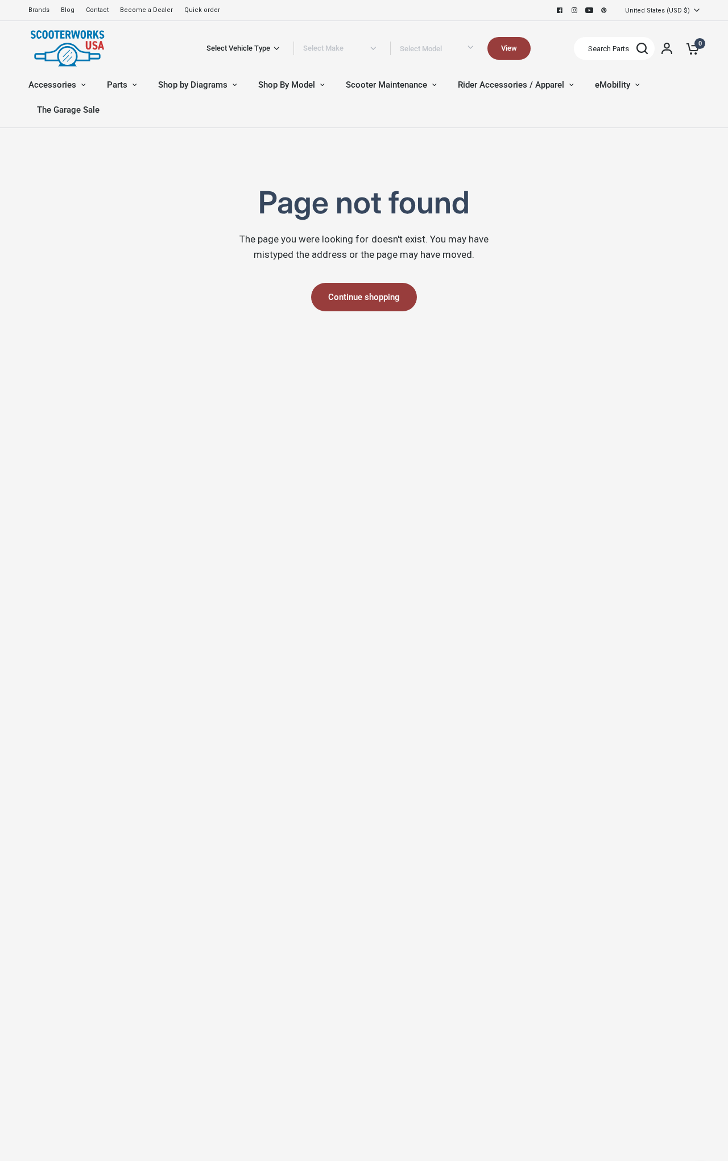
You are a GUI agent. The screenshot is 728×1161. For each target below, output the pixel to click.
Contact (97, 10)
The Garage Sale (68, 110)
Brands (38, 10)
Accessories (52, 85)
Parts (117, 85)
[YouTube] (589, 10)
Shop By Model (286, 85)
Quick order (202, 10)
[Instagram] (574, 10)
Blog (68, 10)
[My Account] (667, 48)
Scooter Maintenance (386, 85)
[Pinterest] (604, 10)
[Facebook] (559, 10)
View (509, 48)
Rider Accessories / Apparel (511, 85)
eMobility (612, 85)
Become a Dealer (146, 10)
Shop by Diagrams (193, 85)
